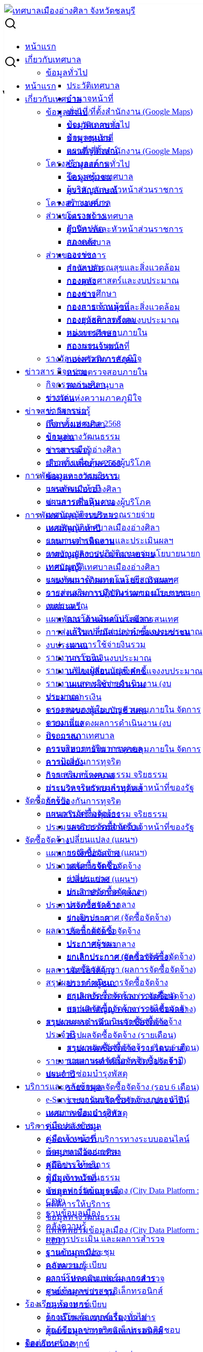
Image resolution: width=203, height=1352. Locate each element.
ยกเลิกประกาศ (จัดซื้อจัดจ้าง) (119, 917)
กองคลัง (81, 281)
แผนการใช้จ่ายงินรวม (106, 644)
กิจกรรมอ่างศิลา (75, 424)
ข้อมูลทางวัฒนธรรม (83, 436)
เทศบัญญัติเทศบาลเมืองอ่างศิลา (103, 527)
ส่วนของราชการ (76, 255)
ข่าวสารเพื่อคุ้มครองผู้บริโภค (98, 502)
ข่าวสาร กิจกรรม (56, 371)
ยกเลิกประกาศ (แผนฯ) (107, 892)
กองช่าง (81, 294)
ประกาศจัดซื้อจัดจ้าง (83, 905)
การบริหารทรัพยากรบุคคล (94, 788)
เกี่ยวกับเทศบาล (53, 59)
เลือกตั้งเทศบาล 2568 (83, 463)
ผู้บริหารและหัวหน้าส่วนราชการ (125, 189)
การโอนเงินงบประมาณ (109, 658)
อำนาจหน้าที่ (90, 98)
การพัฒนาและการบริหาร (71, 515)
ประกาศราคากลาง (101, 944)
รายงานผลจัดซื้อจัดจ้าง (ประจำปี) (126, 1100)
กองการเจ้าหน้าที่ (98, 346)
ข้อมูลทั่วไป (66, 72)
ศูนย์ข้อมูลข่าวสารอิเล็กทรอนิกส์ (104, 1330)
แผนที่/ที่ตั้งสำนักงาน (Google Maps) (130, 111)
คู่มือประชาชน (72, 1165)
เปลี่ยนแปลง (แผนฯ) (102, 839)
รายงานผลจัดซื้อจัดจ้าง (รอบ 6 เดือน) (133, 1087)
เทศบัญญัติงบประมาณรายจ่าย (100, 554)
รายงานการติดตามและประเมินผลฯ (109, 580)
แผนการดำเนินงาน (80, 541)
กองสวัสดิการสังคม (102, 359)
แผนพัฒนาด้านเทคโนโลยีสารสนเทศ (112, 619)
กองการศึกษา (92, 333)
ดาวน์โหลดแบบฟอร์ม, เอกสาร (101, 1317)
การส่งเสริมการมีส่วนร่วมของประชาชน (118, 632)
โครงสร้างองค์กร (77, 203)
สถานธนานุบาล (95, 385)
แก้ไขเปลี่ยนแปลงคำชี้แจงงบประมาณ (134, 671)
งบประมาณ (67, 645)
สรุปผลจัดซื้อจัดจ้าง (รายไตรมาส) (127, 1048)
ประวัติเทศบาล (93, 85)
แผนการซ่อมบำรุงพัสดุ (87, 1073)
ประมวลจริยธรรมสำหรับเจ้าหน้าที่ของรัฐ (120, 827)
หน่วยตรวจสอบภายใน (107, 372)
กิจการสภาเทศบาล (80, 775)
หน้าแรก (40, 46)
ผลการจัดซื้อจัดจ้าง (80, 970)
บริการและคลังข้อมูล (63, 1086)
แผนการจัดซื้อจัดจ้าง (83, 853)
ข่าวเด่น (60, 437)
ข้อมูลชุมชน (89, 177)
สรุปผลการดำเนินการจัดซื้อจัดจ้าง (107, 1022)
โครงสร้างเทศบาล (100, 216)
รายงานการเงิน (74, 697)
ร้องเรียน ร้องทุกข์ (57, 1343)
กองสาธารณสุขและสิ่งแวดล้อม (123, 267)
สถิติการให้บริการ (78, 1204)
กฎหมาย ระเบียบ (76, 1304)
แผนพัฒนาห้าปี (73, 528)
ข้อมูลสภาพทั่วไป (98, 164)
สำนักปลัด (85, 268)
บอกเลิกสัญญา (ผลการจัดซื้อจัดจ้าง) (131, 969)
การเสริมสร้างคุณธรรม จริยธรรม (107, 814)
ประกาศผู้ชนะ (92, 983)
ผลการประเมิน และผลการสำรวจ (105, 1238)
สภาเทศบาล (89, 242)
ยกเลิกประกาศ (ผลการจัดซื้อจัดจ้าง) (131, 996)
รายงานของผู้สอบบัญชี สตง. (96, 710)
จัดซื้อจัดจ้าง (47, 840)
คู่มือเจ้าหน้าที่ (71, 1178)
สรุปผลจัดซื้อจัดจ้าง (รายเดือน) (121, 1035)
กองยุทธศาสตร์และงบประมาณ (123, 280)
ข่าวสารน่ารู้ (68, 450)
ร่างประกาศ (88, 918)
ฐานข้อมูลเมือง (73, 1252)
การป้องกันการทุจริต (83, 761)
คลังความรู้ (66, 1265)
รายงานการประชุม (80, 1291)
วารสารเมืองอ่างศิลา (83, 489)
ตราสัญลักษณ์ (92, 190)
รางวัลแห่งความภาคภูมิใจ (94, 398)
